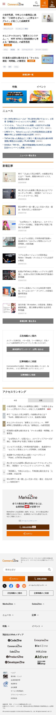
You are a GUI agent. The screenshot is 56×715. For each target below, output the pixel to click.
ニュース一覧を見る (28, 155)
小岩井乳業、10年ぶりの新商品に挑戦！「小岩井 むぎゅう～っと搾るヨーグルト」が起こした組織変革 (21, 19)
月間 (40, 400)
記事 (34, 614)
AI (18, 49)
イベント (36, 626)
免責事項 (14, 683)
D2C (10, 67)
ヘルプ (13, 672)
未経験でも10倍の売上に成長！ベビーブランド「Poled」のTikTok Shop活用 (26, 456)
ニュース (7, 614)
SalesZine (37, 603)
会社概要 (14, 687)
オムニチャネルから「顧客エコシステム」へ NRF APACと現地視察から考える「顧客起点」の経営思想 (20, 40)
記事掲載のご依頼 (28, 374)
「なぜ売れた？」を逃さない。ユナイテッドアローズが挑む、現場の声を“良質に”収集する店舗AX (35, 224)
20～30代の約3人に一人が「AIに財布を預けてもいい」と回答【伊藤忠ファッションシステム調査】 (28, 120)
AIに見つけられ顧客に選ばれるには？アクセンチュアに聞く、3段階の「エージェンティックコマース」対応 (35, 193)
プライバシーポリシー (18, 694)
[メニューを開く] (4, 4)
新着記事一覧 (28, 74)
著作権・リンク (16, 676)
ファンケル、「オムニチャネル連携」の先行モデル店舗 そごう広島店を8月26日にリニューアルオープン (28, 126)
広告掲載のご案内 (14, 593)
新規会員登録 (28, 527)
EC (4, 67)
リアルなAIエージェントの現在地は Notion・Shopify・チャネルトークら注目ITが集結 (35, 258)
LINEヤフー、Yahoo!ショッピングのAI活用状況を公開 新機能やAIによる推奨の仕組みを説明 (28, 133)
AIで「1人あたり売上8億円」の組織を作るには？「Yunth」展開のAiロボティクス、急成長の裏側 (35, 176)
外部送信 (14, 698)
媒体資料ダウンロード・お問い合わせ (28, 349)
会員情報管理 (15, 680)
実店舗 (13, 49)
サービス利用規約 (17, 691)
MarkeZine (8, 603)
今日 (15, 400)
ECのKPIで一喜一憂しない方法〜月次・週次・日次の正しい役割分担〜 (35, 208)
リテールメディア (27, 49)
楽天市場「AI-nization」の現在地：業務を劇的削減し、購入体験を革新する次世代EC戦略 (35, 307)
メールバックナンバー (29, 521)
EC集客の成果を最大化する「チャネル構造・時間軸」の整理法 (21, 59)
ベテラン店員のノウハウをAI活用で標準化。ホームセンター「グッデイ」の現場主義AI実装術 (35, 291)
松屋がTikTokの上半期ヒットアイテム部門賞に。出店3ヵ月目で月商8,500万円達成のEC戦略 (35, 274)
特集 (5, 626)
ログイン (29, 533)
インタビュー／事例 (22, 29)
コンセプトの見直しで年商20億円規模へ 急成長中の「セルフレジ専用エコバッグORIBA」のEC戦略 (35, 241)
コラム (6, 49)
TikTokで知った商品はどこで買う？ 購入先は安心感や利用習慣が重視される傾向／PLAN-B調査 (28, 139)
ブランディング (8, 29)
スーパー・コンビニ (41, 49)
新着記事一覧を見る (28, 321)
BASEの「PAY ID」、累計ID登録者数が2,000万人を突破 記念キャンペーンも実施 (28, 146)
